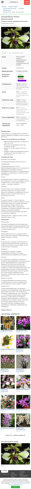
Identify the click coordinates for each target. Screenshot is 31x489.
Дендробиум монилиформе (20, 370)
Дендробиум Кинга (21, 331)
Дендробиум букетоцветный (20, 428)
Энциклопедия (13, 6)
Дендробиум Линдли (7, 331)
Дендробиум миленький (8, 409)
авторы (21, 473)
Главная (3, 6)
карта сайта (14, 474)
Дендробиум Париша (22, 409)
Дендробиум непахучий (7, 428)
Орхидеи (21, 8)
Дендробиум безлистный (4, 390)
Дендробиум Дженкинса (8, 349)
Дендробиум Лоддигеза (23, 389)
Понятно (15, 487)
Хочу (5, 52)
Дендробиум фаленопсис (20, 350)
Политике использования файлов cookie (21, 483)
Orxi (2, 465)
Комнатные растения (9, 8)
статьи (12, 473)
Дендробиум (7, 10)
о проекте (22, 472)
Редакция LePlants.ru (6, 310)
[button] (15, 38)
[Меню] (2, 2)
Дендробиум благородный (5, 370)
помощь (13, 476)
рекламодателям (24, 475)
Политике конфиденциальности (16, 484)
